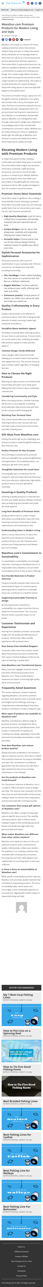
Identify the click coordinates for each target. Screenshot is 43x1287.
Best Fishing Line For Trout (21, 1261)
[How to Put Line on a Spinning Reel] (21, 1061)
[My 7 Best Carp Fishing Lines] (21, 1025)
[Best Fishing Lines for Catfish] (21, 1165)
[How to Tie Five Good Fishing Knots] (21, 1095)
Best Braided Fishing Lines (20, 1101)
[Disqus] (21, 946)
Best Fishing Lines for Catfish (17, 1136)
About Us (21, 1247)
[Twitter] (36, 3)
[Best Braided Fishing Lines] (21, 1129)
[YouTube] (28, 3)
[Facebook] (32, 3)
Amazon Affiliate (21, 1256)
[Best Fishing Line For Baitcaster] (21, 1237)
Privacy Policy (21, 1276)
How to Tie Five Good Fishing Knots (17, 1068)
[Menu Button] (3, 3)
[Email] (17, 39)
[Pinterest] (13, 39)
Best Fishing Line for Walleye (16, 1172)
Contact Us (21, 1266)
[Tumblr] (40, 3)
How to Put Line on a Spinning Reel (17, 1032)
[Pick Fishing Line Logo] (16, 3)
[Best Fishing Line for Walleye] (21, 1201)
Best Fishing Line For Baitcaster (16, 1208)
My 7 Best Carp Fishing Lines (18, 996)
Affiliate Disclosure (8, 19)
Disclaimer (22, 1271)
